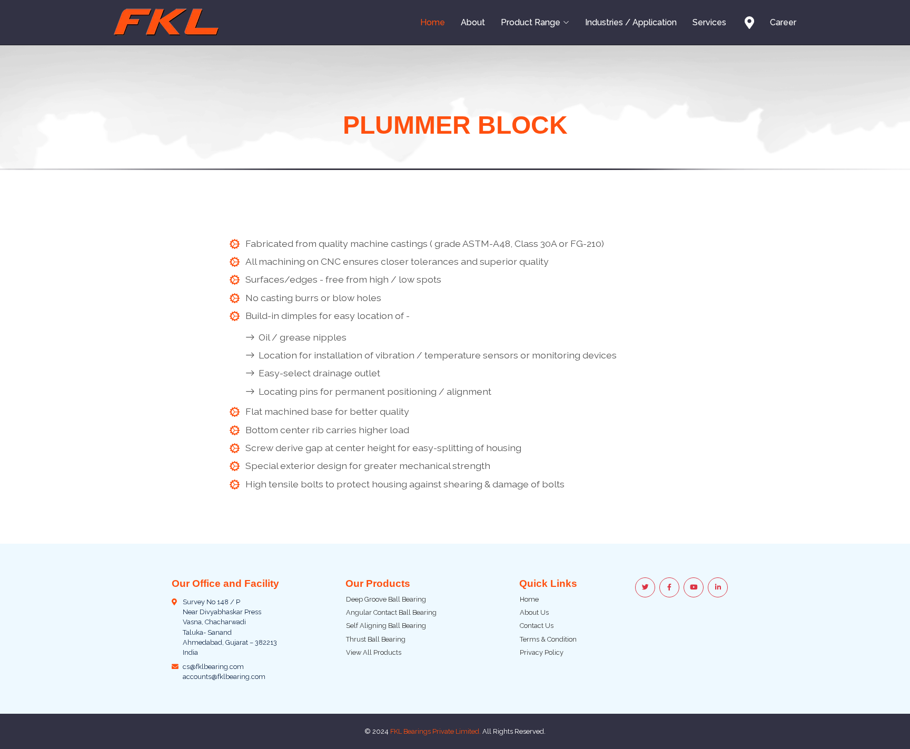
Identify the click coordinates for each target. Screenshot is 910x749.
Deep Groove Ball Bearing (386, 599)
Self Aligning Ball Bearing (386, 626)
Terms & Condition (548, 639)
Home (432, 22)
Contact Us (536, 626)
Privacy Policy (541, 652)
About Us (534, 612)
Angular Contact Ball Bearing (391, 612)
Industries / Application (631, 22)
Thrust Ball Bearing (375, 639)
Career (783, 22)
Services (709, 22)
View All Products (373, 652)
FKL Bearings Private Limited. (435, 731)
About (473, 22)
